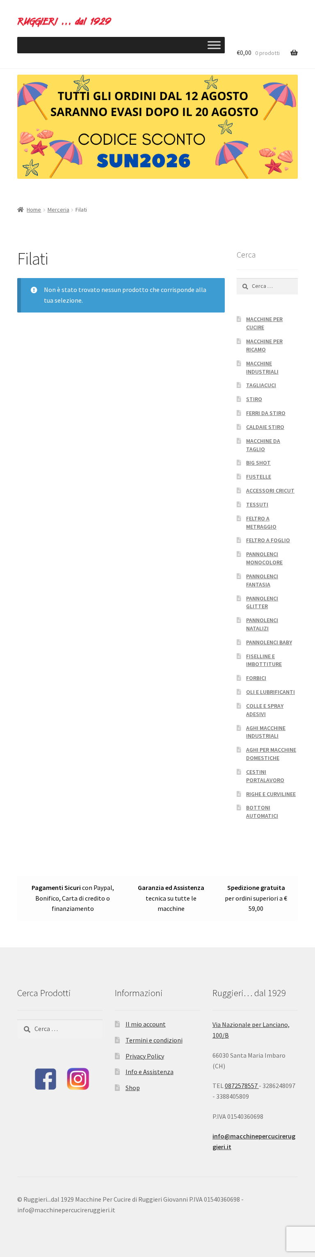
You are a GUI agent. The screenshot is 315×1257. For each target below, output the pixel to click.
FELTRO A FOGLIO (268, 540)
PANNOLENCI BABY (269, 642)
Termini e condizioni (154, 1040)
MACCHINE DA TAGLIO (263, 445)
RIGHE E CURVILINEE (271, 794)
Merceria (58, 209)
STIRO (254, 399)
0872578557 (242, 1085)
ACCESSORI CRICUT (270, 490)
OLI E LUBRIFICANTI (270, 692)
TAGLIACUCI (261, 385)
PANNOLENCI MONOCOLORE (264, 558)
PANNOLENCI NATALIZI (262, 624)
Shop (133, 1088)
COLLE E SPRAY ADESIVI (264, 710)
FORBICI (256, 678)
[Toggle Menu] (214, 45)
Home (34, 209)
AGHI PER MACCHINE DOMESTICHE (271, 754)
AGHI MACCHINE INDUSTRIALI (265, 732)
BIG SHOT (258, 462)
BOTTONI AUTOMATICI (262, 811)
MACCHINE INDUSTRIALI (262, 367)
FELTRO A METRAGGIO (261, 522)
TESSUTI (257, 504)
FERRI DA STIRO (265, 413)
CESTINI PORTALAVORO (265, 776)
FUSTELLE (258, 476)
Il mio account (146, 1024)
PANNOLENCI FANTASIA (262, 580)
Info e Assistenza (149, 1072)
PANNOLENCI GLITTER (262, 602)
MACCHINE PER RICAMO (264, 345)
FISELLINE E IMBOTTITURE (264, 660)
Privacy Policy (145, 1056)
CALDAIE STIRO (265, 427)
